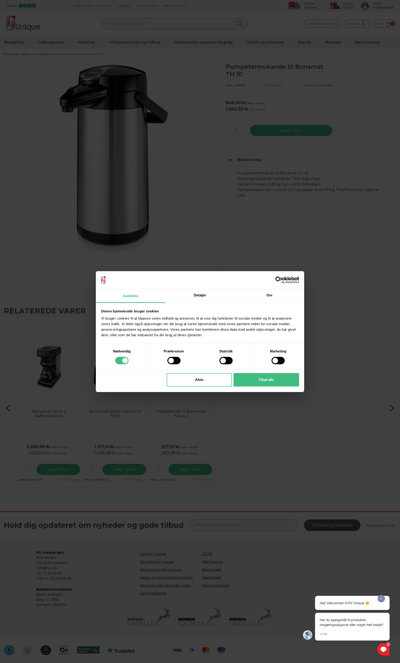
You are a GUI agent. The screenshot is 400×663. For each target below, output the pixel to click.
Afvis (199, 380)
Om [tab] (269, 295)
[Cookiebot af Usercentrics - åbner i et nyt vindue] (279, 280)
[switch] (174, 360)
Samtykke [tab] (131, 296)
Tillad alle (266, 380)
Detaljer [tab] (200, 295)
